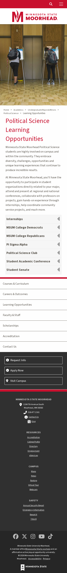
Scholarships (11, 326)
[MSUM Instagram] (33, 537)
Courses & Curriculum (16, 284)
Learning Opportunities (17, 305)
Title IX (34, 519)
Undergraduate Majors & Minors (42, 109)
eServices (33, 455)
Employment (33, 451)
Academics (18, 109)
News (33, 475)
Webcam (33, 489)
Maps (33, 471)
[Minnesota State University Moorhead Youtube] (42, 537)
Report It (33, 514)
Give (33, 421)
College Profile (33, 441)
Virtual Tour (33, 485)
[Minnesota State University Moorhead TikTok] (50, 537)
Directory (33, 446)
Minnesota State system (37, 549)
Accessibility (34, 558)
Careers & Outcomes (15, 294)
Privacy (46, 558)
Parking (33, 480)
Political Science (11, 113)
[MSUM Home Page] (34, 16)
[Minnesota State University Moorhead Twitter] (24, 537)
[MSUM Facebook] (15, 537)
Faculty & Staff (11, 315)
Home (6, 109)
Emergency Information (33, 510)
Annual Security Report (33, 505)
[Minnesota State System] (33, 567)
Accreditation (11, 336)
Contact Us (9, 347)
